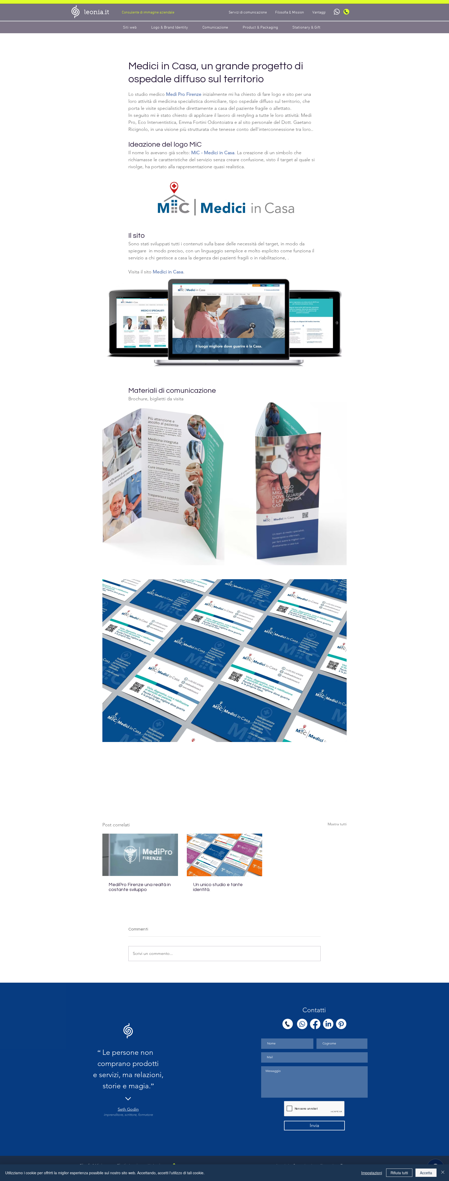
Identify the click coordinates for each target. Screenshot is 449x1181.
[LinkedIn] (328, 1024)
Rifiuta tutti (399, 1172)
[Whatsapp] (336, 11)
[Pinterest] (341, 1024)
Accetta (426, 1172)
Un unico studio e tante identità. (218, 887)
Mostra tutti (337, 824)
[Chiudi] (443, 1173)
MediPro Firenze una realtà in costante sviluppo (140, 887)
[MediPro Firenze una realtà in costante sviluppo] (140, 855)
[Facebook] (315, 1024)
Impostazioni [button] (371, 1172)
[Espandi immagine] (163, 483)
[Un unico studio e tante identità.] (224, 855)
